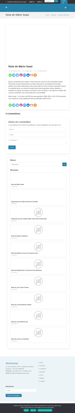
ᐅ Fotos (41, 375)
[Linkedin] (28, 75)
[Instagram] (20, 75)
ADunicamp (12, 363)
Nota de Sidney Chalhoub (19, 236)
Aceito (26, 410)
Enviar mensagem (14, 395)
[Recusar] (73, 408)
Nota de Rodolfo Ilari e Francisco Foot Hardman (26, 270)
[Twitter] (17, 75)
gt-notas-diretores (64, 15)
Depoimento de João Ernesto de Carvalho (24, 201)
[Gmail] (31, 75)
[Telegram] (13, 75)
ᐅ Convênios (42, 368)
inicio (47, 15)
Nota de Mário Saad (17, 184)
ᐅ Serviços (42, 365)
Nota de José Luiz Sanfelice (20, 339)
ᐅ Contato (42, 381)
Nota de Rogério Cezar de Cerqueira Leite (24, 253)
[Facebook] (24, 75)
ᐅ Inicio (41, 362)
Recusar (33, 410)
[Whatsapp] (10, 75)
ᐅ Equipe (41, 378)
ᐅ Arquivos (42, 372)
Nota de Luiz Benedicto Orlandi (21, 304)
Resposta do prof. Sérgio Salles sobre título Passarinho (29, 219)
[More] (35, 75)
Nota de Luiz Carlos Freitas (20, 287)
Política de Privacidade (45, 410)
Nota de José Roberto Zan (19, 322)
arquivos (53, 15)
